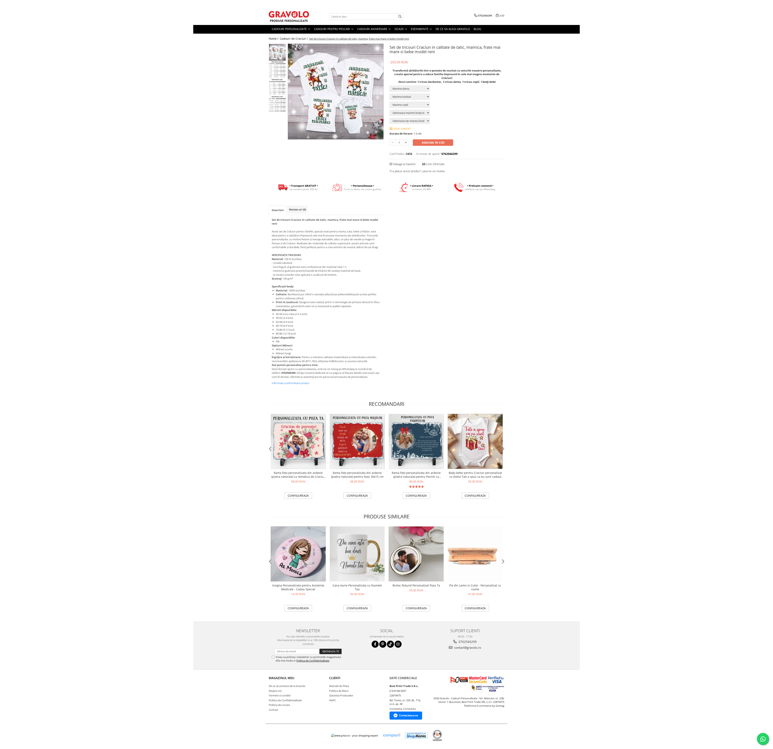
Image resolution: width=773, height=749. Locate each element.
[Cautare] (400, 16)
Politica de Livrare (279, 705)
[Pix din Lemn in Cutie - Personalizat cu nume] (475, 553)
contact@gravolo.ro (467, 647)
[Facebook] (375, 644)
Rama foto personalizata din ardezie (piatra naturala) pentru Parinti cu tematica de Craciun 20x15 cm (416, 475)
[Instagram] (398, 644)
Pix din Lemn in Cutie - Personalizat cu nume (475, 587)
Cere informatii (434, 164)
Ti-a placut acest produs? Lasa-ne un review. (417, 171)
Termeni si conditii (279, 695)
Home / (274, 38)
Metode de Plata (339, 686)
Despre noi (275, 691)
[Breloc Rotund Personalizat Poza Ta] (416, 553)
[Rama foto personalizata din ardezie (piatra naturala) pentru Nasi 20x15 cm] (357, 441)
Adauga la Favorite (404, 164)
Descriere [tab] (278, 210)
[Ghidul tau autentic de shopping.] (391, 735)
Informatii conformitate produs (290, 383)
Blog (477, 29)
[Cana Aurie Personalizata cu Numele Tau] (357, 553)
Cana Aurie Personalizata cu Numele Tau (357, 587)
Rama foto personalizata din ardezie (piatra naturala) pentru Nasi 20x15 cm (357, 475)
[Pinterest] (382, 644)
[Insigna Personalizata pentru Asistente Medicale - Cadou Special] (298, 553)
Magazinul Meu (281, 678)
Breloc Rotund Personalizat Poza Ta (416, 585)
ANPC (332, 700)
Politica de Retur (339, 691)
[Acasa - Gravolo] (289, 16)
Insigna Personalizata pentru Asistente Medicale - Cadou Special (298, 587)
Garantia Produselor (341, 695)
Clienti (334, 678)
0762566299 (467, 642)
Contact (273, 710)
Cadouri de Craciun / (294, 38)
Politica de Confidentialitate (312, 660)
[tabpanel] (335, 91)
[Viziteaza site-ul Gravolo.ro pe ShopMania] (416, 735)
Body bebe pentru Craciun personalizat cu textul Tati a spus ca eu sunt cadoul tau (475, 475)
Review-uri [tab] (297, 209)
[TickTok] (390, 644)
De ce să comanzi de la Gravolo (287, 686)
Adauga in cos (433, 142)
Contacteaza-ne (408, 715)
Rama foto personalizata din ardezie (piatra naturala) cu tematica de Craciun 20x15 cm (298, 475)
